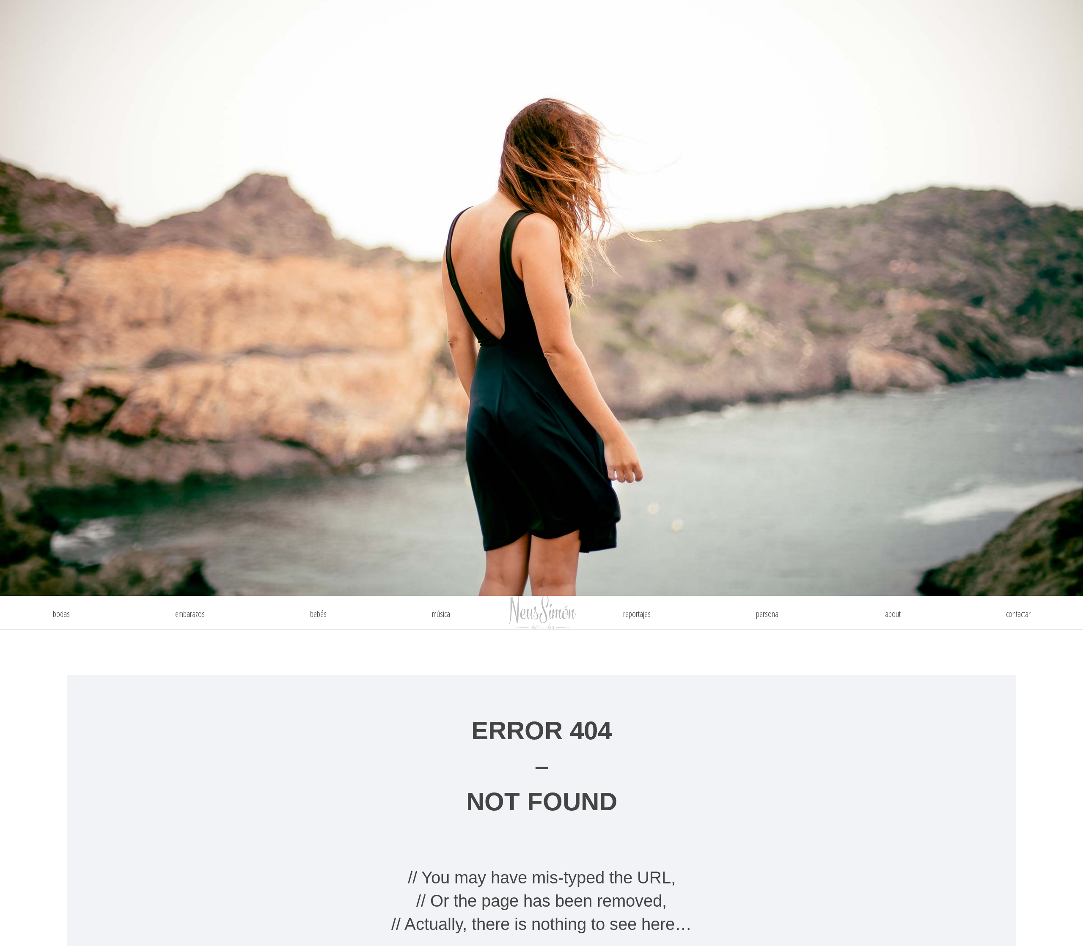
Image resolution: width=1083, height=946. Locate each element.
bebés (318, 614)
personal (768, 614)
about (893, 614)
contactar (1018, 614)
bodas (61, 614)
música (441, 614)
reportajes (637, 614)
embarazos (190, 614)
